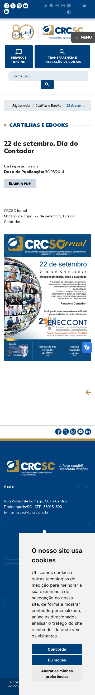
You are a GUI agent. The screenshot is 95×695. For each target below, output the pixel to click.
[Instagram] (20, 5)
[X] (13, 5)
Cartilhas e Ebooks (48, 106)
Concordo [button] (57, 649)
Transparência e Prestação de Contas (62, 56)
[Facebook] (7, 5)
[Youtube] (25, 5)
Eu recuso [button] (57, 660)
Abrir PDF (21, 183)
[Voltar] (88, 392)
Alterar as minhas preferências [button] (57, 674)
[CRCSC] (47, 467)
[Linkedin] (6, 11)
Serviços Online (19, 56)
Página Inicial (21, 106)
